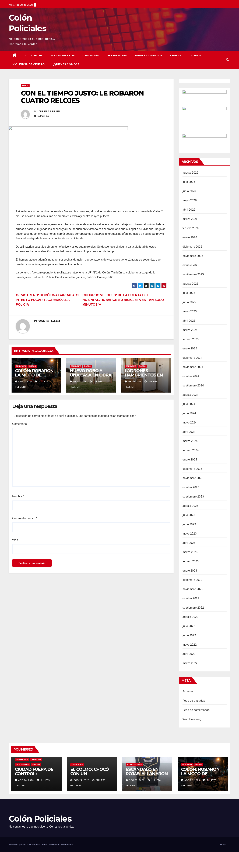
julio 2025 (188, 292)
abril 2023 (188, 542)
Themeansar (67, 844)
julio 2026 (188, 181)
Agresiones (22, 759)
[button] (227, 59)
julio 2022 (188, 626)
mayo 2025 (189, 311)
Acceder (187, 691)
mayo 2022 (189, 644)
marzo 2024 (190, 441)
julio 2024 (188, 404)
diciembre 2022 (192, 579)
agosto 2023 (190, 505)
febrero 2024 (190, 450)
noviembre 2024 (192, 366)
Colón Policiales (40, 819)
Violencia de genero (29, 64)
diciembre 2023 (192, 468)
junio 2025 (189, 302)
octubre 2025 (190, 265)
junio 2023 (189, 524)
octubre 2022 (190, 598)
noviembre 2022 (192, 589)
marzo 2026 (190, 218)
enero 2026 (189, 237)
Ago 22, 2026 (192, 780)
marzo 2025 (190, 329)
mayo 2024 (189, 422)
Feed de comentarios (195, 709)
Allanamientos (62, 55)
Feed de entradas (193, 700)
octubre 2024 (190, 376)
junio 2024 (189, 413)
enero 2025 (189, 348)
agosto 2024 (190, 394)
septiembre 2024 (193, 385)
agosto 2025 (190, 283)
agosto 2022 (190, 616)
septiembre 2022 (193, 607)
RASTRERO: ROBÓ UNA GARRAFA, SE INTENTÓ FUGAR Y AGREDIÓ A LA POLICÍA (48, 299)
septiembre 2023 (193, 496)
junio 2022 (189, 635)
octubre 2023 (190, 487)
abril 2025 (188, 320)
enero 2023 (189, 570)
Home (223, 844)
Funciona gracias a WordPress (25, 844)
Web (15, 540)
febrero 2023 (190, 561)
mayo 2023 (189, 533)
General (176, 55)
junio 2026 (189, 191)
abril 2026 (188, 209)
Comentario (20, 423)
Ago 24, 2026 (26, 780)
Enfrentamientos (149, 55)
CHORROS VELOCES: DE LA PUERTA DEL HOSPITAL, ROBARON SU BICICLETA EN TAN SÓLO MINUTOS (123, 299)
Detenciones (117, 55)
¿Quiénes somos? (65, 64)
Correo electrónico (24, 518)
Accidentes (33, 55)
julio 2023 (188, 515)
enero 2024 (189, 459)
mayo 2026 (189, 200)
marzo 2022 (190, 663)
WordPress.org (192, 719)
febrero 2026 (190, 228)
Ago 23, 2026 (137, 780)
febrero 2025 (190, 339)
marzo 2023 (190, 552)
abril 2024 (188, 431)
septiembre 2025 (193, 274)
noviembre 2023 (192, 478)
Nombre (18, 496)
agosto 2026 (190, 172)
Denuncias (90, 55)
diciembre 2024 (192, 357)
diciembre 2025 (192, 246)
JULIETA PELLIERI (49, 111)
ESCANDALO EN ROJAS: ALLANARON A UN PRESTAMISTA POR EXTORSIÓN (147, 776)
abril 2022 (188, 653)
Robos (196, 55)
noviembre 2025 (192, 255)
